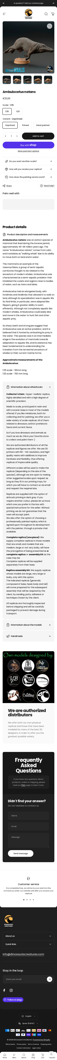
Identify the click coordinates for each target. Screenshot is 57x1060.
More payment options (28, 151)
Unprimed (10, 125)
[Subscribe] (49, 979)
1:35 (7, 111)
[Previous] (4, 3)
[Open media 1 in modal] (49, 26)
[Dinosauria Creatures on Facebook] (4, 990)
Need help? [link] (49, 186)
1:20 (18, 111)
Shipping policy (46, 1044)
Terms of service (33, 1044)
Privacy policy (21, 1044)
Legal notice (36, 1048)
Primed (25, 125)
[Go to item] (7, 80)
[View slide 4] (33, 899)
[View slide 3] (30, 899)
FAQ (23, 785)
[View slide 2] (26, 899)
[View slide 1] (23, 899)
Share (9, 185)
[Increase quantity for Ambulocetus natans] (17, 136)
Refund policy (10, 1044)
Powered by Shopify (41, 1039)
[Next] (53, 3)
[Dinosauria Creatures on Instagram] (11, 990)
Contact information (24, 1048)
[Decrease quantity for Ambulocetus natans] (5, 136)
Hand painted (42, 125)
